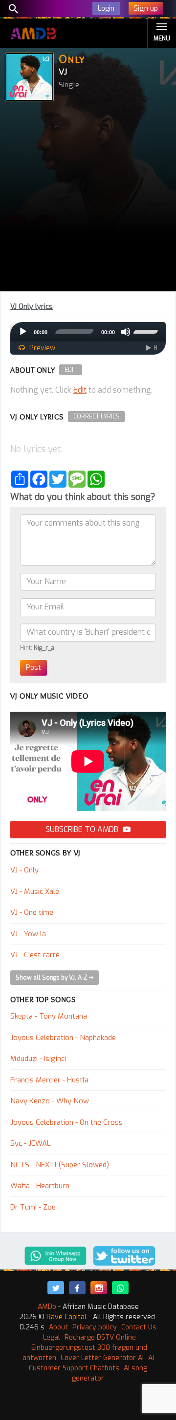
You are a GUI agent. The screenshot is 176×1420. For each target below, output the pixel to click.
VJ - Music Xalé (34, 891)
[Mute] (126, 332)
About (58, 1327)
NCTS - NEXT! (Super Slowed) (59, 1165)
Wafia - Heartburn (39, 1186)
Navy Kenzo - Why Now (49, 1101)
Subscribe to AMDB (82, 829)
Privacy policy (94, 1327)
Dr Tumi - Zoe (33, 1207)
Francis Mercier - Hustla (49, 1080)
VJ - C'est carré (35, 955)
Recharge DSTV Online (100, 1337)
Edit (71, 370)
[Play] (23, 332)
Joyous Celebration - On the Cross (66, 1122)
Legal (51, 1337)
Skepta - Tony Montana (48, 1016)
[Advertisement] (88, 198)
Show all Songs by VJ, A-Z (52, 978)
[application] (88, 331)
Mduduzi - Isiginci (38, 1058)
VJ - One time (31, 912)
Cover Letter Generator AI (102, 1358)
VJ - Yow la (28, 934)
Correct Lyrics (96, 416)
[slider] (147, 331)
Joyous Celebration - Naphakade (63, 1037)
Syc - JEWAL (30, 1143)
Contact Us (138, 1327)
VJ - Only (24, 870)
